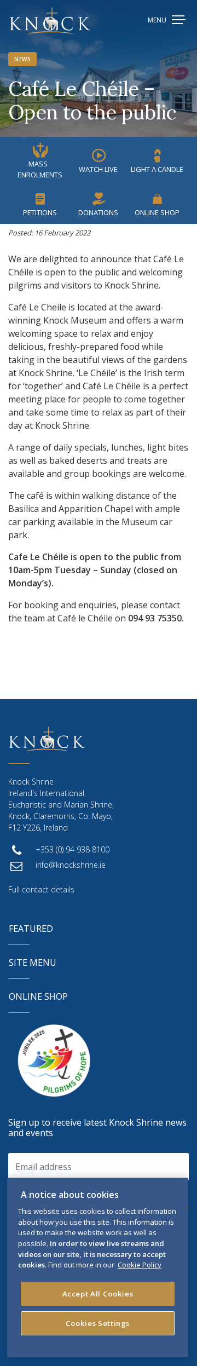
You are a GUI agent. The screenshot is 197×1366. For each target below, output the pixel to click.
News (22, 59)
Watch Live (98, 169)
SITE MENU (32, 962)
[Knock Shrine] (50, 20)
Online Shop (157, 212)
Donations (98, 212)
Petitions (40, 212)
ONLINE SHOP (38, 996)
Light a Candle (157, 169)
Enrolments (40, 169)
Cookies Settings (98, 1323)
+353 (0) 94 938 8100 (72, 849)
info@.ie (71, 865)
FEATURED (31, 929)
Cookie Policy (139, 1265)
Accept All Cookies (98, 1294)
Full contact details (41, 889)
